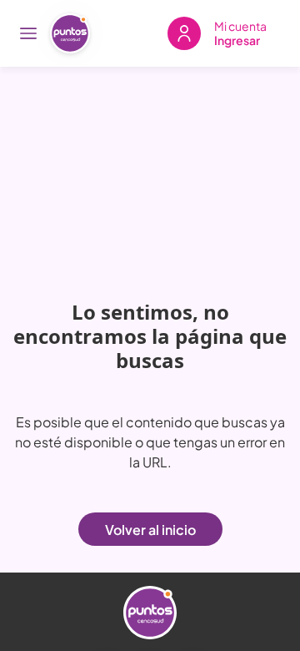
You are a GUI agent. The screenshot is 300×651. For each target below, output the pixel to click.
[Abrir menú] (28, 33)
